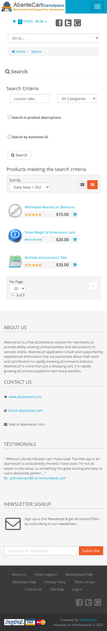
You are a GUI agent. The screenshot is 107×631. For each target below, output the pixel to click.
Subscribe (91, 550)
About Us (19, 574)
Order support (46, 574)
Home (20, 51)
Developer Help (24, 582)
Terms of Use (85, 582)
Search (36, 51)
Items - (31, 21)
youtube (78, 22)
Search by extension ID (29, 137)
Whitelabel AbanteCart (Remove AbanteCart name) (64, 207)
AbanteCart (88, 619)
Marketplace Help (79, 574)
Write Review (33, 239)
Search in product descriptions (36, 117)
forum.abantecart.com (25, 410)
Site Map (57, 589)
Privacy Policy (55, 582)
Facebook (59, 22)
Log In (77, 589)
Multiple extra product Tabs (46, 257)
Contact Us (33, 589)
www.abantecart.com (25, 396)
